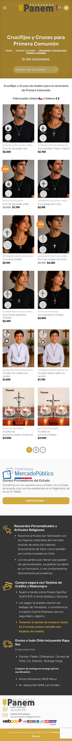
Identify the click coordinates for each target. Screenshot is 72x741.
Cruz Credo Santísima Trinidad (14, 316)
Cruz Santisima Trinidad (50, 314)
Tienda (9, 51)
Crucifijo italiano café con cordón (51, 375)
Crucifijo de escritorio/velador (47, 433)
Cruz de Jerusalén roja (15, 148)
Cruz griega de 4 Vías (49, 204)
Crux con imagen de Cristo (52, 259)
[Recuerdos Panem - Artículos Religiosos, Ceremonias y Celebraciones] (36, 7)
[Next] (43, 450)
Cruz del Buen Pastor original (53, 148)
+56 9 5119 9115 (18, 710)
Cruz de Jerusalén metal (16, 204)
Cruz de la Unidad (12, 259)
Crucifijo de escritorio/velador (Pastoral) (18, 433)
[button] (5, 8)
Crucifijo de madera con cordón (15, 375)
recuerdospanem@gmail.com (25, 716)
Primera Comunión (25, 51)
